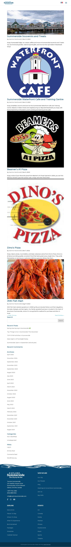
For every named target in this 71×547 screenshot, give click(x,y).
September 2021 (12, 426)
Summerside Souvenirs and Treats (26, 36)
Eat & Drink (10, 510)
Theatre (40, 538)
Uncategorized (11, 440)
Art (39, 510)
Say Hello (40, 495)
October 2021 (11, 422)
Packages (10, 528)
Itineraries (10, 531)
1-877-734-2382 (12, 491)
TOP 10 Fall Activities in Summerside (18, 335)
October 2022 (11, 394)
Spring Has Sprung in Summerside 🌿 (19, 328)
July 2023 (10, 376)
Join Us (40, 491)
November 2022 (12, 390)
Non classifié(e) (12, 436)
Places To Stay (11, 513)
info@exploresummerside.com (16, 496)
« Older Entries (11, 315)
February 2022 (11, 411)
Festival (40, 520)
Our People (41, 481)
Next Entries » (59, 315)
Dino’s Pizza (14, 247)
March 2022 (11, 408)
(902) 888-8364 (12, 493)
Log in (9, 447)
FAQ (39, 484)
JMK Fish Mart (15, 301)
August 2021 (11, 429)
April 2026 (10, 354)
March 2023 (11, 387)
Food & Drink (42, 528)
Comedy (40, 513)
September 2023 (12, 369)
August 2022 (11, 397)
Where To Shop (12, 517)
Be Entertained (12, 524)
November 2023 (12, 365)
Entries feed (11, 451)
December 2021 (12, 415)
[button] (61, 3)
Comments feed (12, 454)
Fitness (40, 524)
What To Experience (13, 520)
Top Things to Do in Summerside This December (22, 332)
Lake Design (47, 544)
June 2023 (10, 379)
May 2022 (10, 404)
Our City (40, 477)
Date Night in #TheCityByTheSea (17, 339)
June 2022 (10, 401)
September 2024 (12, 362)
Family (40, 517)
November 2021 (12, 419)
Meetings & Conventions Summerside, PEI (51, 488)
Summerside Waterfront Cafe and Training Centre (35, 99)
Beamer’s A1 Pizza (17, 169)
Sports (40, 535)
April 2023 (10, 383)
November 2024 (12, 358)
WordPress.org (11, 458)
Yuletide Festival (12, 535)
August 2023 (11, 372)
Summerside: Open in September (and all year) (21, 342)
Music (39, 531)
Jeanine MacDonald (15, 39)
